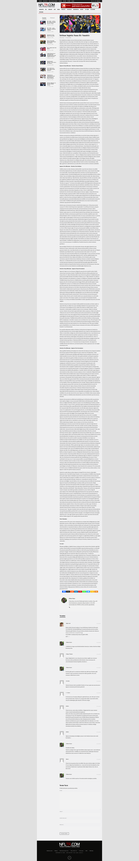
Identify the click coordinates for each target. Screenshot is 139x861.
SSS (86, 850)
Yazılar (44, 18)
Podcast (52, 17)
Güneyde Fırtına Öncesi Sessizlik (50, 35)
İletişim (81, 850)
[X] (68, 592)
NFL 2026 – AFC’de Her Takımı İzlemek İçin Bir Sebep (51, 22)
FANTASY (50, 9)
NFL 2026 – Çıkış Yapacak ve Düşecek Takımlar (51, 29)
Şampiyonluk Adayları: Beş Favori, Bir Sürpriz (51, 62)
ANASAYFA (41, 9)
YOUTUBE (64, 1)
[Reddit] (72, 592)
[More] (96, 592)
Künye (56, 850)
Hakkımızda (50, 850)
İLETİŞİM (68, 1)
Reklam (91, 850)
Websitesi (62, 824)
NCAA (58, 9)
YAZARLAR (69, 9)
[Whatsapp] (84, 592)
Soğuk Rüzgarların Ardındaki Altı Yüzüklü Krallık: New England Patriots (51, 55)
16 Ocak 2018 (98, 743)
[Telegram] (88, 592)
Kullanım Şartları (64, 850)
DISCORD (60, 1)
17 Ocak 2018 (98, 759)
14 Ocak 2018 (98, 667)
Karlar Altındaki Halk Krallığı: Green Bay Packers (51, 41)
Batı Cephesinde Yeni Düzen (51, 48)
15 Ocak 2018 (98, 681)
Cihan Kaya (62, 37)
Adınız (61, 811)
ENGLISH (40, 1)
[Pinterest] (80, 592)
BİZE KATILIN (45, 1)
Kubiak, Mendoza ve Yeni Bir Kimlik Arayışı (51, 83)
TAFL (55, 9)
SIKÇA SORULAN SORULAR (53, 1)
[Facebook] (64, 592)
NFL (46, 9)
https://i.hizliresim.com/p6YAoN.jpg (74, 632)
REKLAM (73, 1)
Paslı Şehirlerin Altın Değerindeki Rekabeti (51, 69)
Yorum (61, 790)
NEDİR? (81, 9)
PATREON (41, 12)
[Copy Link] (92, 592)
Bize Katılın (74, 850)
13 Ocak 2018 (98, 623)
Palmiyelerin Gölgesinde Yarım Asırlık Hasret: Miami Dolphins (51, 76)
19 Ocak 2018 (98, 774)
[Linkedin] (76, 592)
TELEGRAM (92, 9)
